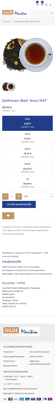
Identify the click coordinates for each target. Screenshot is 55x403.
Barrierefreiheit (10, 366)
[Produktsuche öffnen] (50, 5)
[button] (6, 59)
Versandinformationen (40, 352)
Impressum (9, 352)
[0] (37, 4)
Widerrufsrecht (36, 356)
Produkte (6, 21)
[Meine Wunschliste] (42, 4)
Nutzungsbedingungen (14, 356)
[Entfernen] (5, 196)
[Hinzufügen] (19, 196)
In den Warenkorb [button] (19, 204)
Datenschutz (9, 361)
